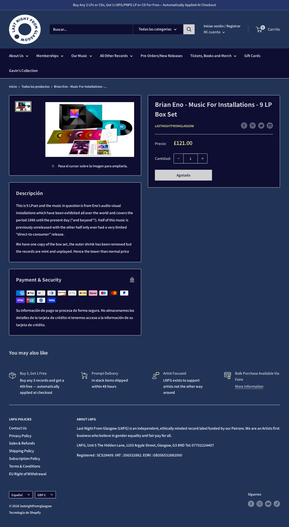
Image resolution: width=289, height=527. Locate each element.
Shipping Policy (21, 450)
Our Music (79, 55)
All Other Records (114, 55)
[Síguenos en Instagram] (259, 503)
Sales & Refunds (22, 443)
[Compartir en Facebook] (244, 125)
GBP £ (41, 495)
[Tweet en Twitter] (261, 125)
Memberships (47, 55)
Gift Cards (252, 55)
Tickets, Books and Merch (210, 55)
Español (17, 495)
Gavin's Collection (23, 70)
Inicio (13, 86)
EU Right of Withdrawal (27, 473)
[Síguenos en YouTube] (268, 503)
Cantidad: (163, 158)
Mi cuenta (212, 31)
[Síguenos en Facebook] (251, 503)
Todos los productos (35, 86)
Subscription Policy (24, 458)
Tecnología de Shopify (25, 512)
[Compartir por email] (270, 125)
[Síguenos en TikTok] (277, 503)
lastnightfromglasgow (174, 126)
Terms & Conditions (24, 466)
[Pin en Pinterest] (252, 125)
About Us (16, 55)
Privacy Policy (20, 435)
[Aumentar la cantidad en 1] (202, 158)
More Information (249, 386)
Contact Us (18, 428)
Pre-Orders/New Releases (161, 55)
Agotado (183, 175)
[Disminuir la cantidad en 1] (178, 158)
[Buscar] (189, 29)
